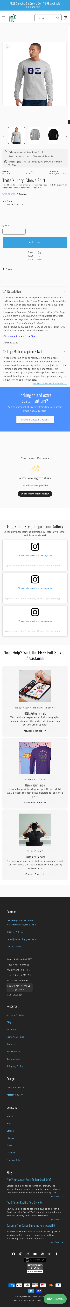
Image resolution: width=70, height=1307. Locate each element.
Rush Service (13, 1058)
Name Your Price (35, 785)
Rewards (11, 1044)
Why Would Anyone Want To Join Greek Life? (29, 1179)
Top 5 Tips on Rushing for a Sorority (24, 1202)
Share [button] (9, 269)
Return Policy (14, 1051)
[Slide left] (3, 136)
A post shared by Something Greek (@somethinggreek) (35, 565)
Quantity (6, 225)
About (10, 1116)
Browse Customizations (35, 419)
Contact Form (32, 874)
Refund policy (20, 1300)
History (10, 1138)
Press (9, 1145)
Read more (38, 187)
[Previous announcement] (6, 5)
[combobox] (48, 17)
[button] (3, 17)
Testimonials (13, 1160)
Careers (10, 1130)
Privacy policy (35, 1300)
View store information (43, 156)
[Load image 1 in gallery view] (16, 135)
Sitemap (11, 1152)
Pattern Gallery (15, 1094)
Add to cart (35, 242)
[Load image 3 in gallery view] (53, 135)
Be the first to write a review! (35, 493)
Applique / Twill (58, 173)
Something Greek (29, 1296)
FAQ (9, 1022)
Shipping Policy (15, 1066)
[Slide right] (66, 136)
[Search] (57, 18)
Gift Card (11, 1029)
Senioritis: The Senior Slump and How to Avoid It (31, 1225)
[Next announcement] (64, 5)
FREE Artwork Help (35, 713)
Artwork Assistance (17, 1014)
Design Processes (16, 1087)
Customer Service (35, 856)
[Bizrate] (65, 1305)
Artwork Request (33, 730)
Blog (9, 1123)
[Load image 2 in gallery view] (35, 135)
